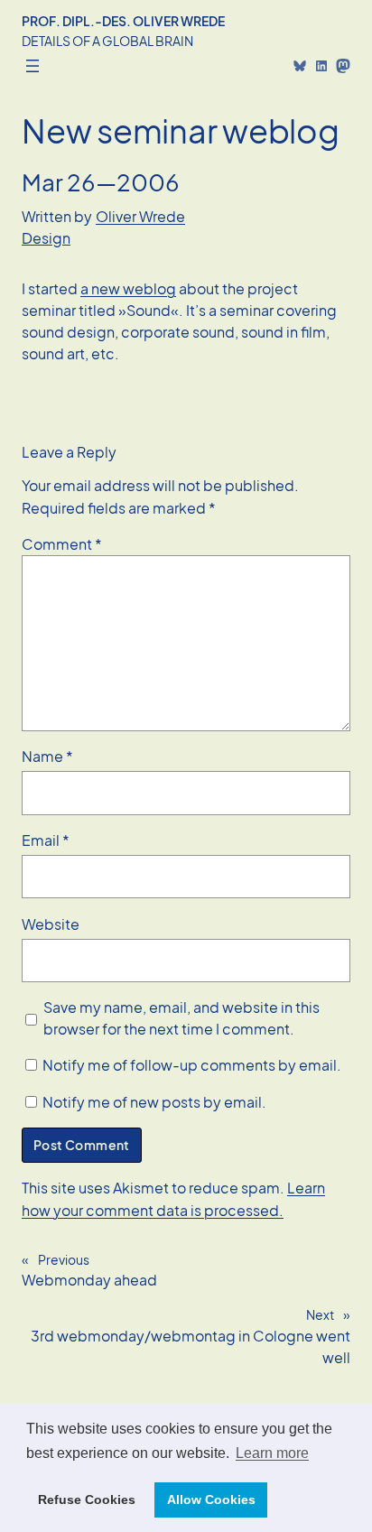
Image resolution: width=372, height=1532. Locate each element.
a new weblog (128, 288)
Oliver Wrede (140, 216)
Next (320, 1314)
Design (46, 237)
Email (46, 840)
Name (47, 756)
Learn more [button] (272, 1453)
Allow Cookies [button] (211, 1499)
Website (50, 924)
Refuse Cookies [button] (86, 1499)
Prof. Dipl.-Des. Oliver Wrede (123, 21)
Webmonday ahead (89, 1279)
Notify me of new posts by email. (154, 1101)
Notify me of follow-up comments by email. (191, 1064)
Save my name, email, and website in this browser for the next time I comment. (181, 1018)
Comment (62, 543)
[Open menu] (32, 66)
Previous (63, 1259)
